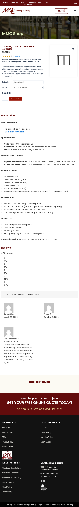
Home (5, 2)
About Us (14, 2)
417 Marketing (68, 505)
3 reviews (16, 56)
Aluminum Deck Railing (11, 468)
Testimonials (7, 432)
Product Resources (34, 2)
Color (4, 87)
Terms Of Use (7, 446)
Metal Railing (7, 487)
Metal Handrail (8, 482)
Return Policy (46, 432)
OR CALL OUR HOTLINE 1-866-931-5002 (40, 409)
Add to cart (15, 99)
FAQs (46, 2)
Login (76, 3)
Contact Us (27, 4)
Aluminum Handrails (10, 472)
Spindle (5, 82)
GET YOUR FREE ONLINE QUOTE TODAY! (39, 402)
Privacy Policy (7, 442)
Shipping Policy (47, 437)
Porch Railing (7, 491)
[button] (75, 11)
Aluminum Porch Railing (11, 477)
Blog (22, 2)
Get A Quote (46, 442)
